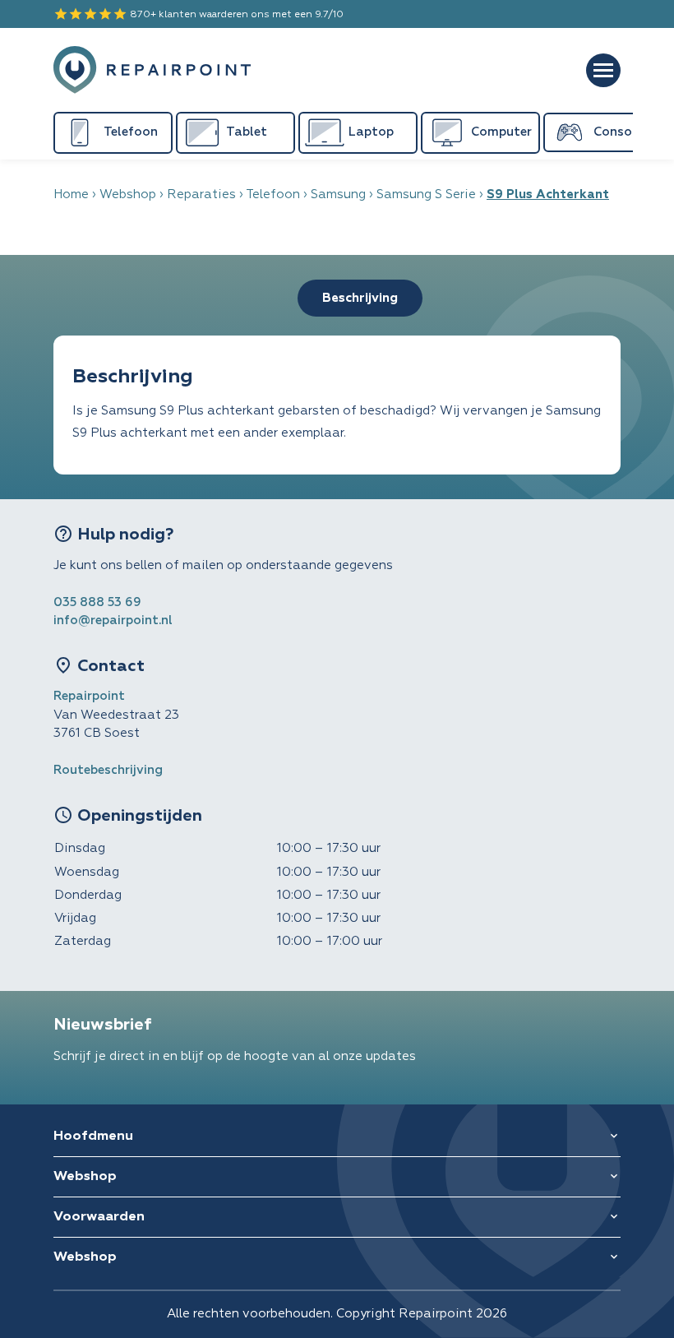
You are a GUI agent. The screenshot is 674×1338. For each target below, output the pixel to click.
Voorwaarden (99, 1217)
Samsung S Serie (426, 194)
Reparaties (201, 194)
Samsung (338, 194)
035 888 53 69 (97, 602)
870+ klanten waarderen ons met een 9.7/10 (198, 14)
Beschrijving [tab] (360, 298)
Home (71, 194)
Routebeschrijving (108, 770)
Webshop (127, 194)
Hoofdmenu (93, 1136)
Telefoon (273, 194)
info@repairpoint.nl (113, 620)
